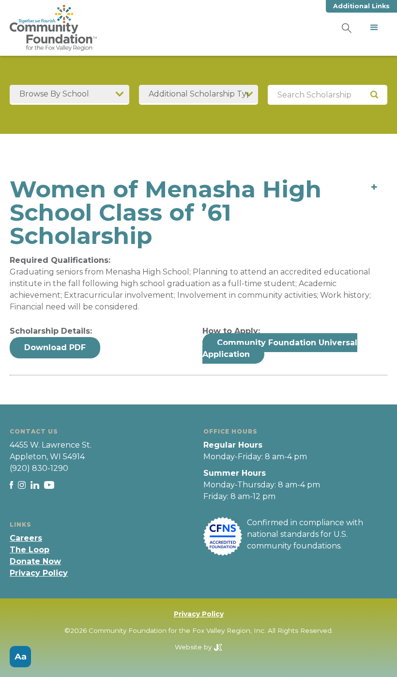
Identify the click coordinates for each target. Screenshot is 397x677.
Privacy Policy (39, 573)
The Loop (29, 549)
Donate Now (35, 561)
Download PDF (55, 347)
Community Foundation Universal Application (279, 348)
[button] (374, 28)
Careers (26, 538)
